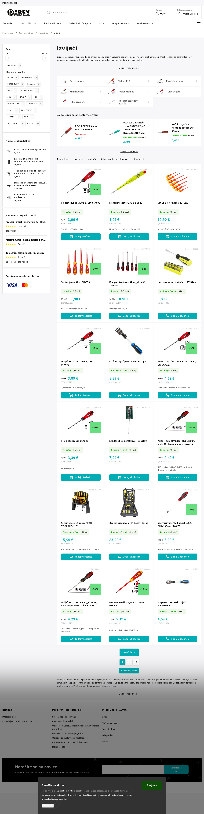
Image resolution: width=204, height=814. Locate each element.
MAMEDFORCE (15, 103)
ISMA (11, 90)
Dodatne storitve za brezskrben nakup (70, 742)
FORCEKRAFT (15, 84)
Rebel (12, 110)
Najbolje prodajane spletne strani (115, 159)
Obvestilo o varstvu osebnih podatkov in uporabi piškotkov (75, 727)
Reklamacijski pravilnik (62, 721)
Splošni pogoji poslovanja (64, 716)
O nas (104, 716)
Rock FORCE (28, 110)
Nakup (105, 741)
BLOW (12, 77)
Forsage (33, 84)
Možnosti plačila (109, 723)
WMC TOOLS (15, 123)
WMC (28, 116)
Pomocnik (34, 103)
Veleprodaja (107, 735)
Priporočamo (63, 159)
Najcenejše (78, 159)
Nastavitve (48, 805)
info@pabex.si (9, 716)
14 (136, 662)
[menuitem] (9, 23)
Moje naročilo (58, 747)
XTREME (33, 123)
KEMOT (25, 97)
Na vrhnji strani (130, 670)
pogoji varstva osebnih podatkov (74, 772)
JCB (11, 97)
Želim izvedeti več (128, 68)
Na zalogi (14, 65)
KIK (38, 97)
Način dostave (109, 729)
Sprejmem (152, 785)
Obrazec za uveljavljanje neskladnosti (70, 738)
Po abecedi (139, 159)
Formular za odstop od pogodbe (67, 733)
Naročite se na (176, 769)
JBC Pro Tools (28, 90)
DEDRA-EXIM (29, 77)
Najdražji (92, 159)
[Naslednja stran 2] (129, 662)
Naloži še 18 (129, 652)
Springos (13, 116)
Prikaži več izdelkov (129, 151)
